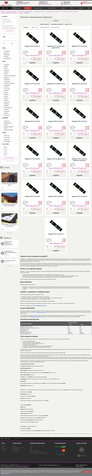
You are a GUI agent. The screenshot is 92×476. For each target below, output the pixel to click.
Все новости (9, 265)
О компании (17, 8)
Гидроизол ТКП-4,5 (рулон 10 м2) (56, 159)
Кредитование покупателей (18, 447)
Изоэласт (6, 100)
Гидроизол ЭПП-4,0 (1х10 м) (79, 83)
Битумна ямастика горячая (73, 433)
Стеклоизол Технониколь (10, 75)
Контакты (81, 8)
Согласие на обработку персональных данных (39, 453)
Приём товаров (16, 450)
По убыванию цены (55, 27)
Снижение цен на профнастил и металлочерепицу (8, 243)
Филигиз (6, 96)
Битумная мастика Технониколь (59, 433)
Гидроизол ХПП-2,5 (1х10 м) (79, 196)
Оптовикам (15, 451)
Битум (3, 23)
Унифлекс (6, 66)
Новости (63, 8)
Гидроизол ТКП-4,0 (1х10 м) (32, 159)
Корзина (85, 1)
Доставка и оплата (38, 8)
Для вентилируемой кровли (8, 127)
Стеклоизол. (44, 305)
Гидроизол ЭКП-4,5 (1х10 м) (32, 196)
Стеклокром (7, 79)
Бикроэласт (6, 70)
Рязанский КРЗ (7, 58)
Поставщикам (4, 448)
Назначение (5, 118)
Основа (4, 132)
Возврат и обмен (51, 8)
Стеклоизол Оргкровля (9, 83)
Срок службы (5, 144)
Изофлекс (6, 56)
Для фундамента (8, 123)
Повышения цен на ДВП (9, 260)
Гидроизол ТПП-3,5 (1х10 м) (79, 46)
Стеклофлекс (7, 81)
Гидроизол (6, 77)
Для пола (6, 124)
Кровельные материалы (11, 11)
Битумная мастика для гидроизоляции (44, 433)
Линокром (6, 72)
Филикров (6, 94)
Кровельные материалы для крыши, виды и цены (9, 204)
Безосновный (7, 141)
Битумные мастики (6, 19)
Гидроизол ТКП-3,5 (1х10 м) (79, 121)
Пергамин (6, 105)
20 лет (5, 151)
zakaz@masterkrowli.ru (46, 4)
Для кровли (6, 121)
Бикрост (6, 73)
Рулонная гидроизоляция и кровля (70, 11)
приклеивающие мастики (35, 316)
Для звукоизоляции (8, 129)
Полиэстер (6, 135)
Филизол (6, 92)
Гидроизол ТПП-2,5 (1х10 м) (55, 196)
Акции (27, 8)
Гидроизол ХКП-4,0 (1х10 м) (55, 121)
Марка (3, 61)
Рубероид (6, 104)
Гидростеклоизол (8, 107)
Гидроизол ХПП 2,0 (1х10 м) (55, 234)
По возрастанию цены (44, 27)
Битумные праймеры (6, 21)
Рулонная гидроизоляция (7, 26)
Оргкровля (20, 12)
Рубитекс (6, 90)
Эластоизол (6, 115)
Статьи (72, 8)
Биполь (5, 68)
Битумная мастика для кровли (28, 433)
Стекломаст (6, 111)
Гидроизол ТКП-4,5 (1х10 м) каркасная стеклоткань (79, 159)
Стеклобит (6, 109)
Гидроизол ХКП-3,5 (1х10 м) (32, 121)
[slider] (3, 40)
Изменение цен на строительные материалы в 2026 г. (10, 252)
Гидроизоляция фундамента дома (9, 184)
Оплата (14, 446)
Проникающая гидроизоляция (8, 28)
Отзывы (3, 447)
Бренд (3, 48)
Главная (2, 11)
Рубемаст (6, 113)
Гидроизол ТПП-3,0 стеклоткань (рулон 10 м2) (56, 46)
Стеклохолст (7, 139)
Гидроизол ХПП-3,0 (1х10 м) (32, 46)
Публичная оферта (34, 450)
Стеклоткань (7, 137)
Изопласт (6, 98)
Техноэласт (6, 64)
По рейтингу (35, 27)
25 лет (5, 152)
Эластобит (6, 87)
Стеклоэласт (7, 88)
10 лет (5, 147)
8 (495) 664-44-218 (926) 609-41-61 (43, 2)
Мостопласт (7, 102)
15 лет (5, 149)
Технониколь (7, 51)
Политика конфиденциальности (36, 451)
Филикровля (7, 54)
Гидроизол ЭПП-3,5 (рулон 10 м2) (56, 83)
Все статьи (9, 232)
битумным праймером (41, 312)
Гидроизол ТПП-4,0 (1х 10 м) (32, 83)
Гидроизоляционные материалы (25, 11)
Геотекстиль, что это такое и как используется (9, 225)
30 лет (5, 154)
